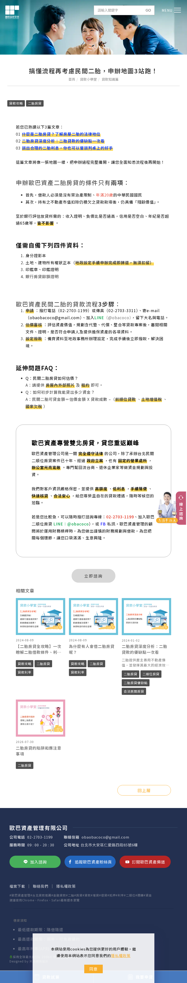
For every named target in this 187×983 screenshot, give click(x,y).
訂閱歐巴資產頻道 (148, 862)
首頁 (71, 79)
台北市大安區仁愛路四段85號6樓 (109, 844)
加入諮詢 (38, 862)
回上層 (144, 790)
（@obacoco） (117, 317)
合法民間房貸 (134, 691)
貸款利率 (24, 672)
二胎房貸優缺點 (136, 682)
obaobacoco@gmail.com (105, 837)
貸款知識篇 (110, 79)
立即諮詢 (93, 576)
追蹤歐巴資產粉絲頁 (93, 862)
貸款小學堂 (88, 79)
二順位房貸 (150, 674)
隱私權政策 (121, 955)
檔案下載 (17, 886)
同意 (93, 969)
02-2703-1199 (40, 837)
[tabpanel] (93, 27)
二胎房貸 (35, 103)
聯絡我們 (40, 886)
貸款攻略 (16, 103)
